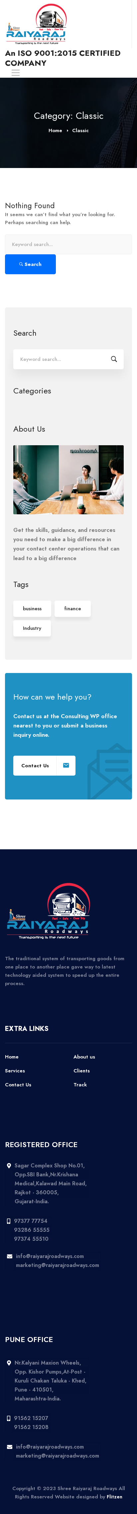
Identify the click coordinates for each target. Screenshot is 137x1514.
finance (72, 608)
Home (55, 130)
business (32, 608)
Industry (32, 628)
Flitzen (114, 1496)
